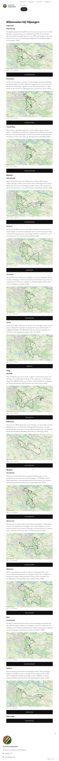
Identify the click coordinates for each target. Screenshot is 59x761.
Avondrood (29, 318)
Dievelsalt (29, 417)
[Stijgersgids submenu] (34, 1)
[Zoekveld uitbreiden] (24, 9)
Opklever (29, 712)
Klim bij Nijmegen (12, 6)
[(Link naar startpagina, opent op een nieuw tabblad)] (7, 740)
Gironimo (29, 270)
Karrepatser (29, 122)
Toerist (29, 366)
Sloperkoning (29, 74)
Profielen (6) (8, 753)
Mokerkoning (29, 222)
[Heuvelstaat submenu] (42, 1)
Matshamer (29, 613)
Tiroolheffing (29, 171)
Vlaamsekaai (29, 516)
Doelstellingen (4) (9, 757)
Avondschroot (29, 664)
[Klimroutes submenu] (26, 1)
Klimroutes (29, 721)
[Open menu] (55, 733)
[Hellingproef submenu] (51, 1)
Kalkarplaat (29, 465)
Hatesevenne (29, 565)
